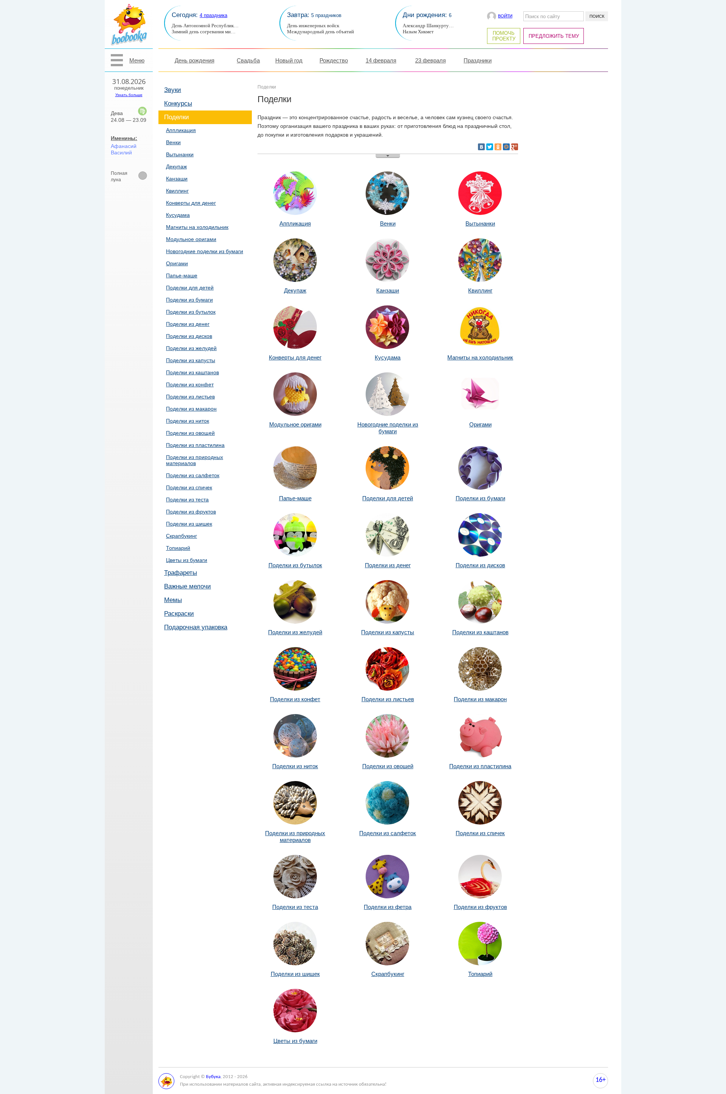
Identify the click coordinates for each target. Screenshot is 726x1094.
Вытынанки (180, 154)
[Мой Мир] (506, 146)
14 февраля (381, 60)
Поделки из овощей (190, 433)
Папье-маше (181, 275)
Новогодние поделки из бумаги (204, 251)
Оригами (177, 263)
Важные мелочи (187, 586)
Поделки (176, 117)
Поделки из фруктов (191, 512)
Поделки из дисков (189, 336)
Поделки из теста (187, 499)
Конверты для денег (191, 203)
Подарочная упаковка (195, 627)
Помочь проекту (503, 36)
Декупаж (176, 166)
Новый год (288, 60)
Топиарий (178, 548)
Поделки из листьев (190, 397)
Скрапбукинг (181, 536)
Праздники (478, 60)
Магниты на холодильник (197, 227)
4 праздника (213, 15)
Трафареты (180, 572)
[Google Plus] (514, 146)
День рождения (194, 60)
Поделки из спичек (189, 487)
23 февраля (430, 60)
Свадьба (248, 60)
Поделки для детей (190, 288)
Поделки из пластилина (195, 445)
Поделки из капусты (190, 360)
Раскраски (179, 613)
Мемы (173, 600)
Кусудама (178, 215)
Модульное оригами (191, 239)
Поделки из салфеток (192, 475)
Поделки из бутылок (191, 312)
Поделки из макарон (191, 409)
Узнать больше (129, 95)
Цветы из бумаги (186, 560)
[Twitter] (489, 146)
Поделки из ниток (187, 421)
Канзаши (177, 179)
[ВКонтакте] (481, 146)
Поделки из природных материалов (194, 460)
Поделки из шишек (189, 524)
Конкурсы (178, 103)
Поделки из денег (187, 324)
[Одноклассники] (498, 146)
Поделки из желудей (191, 348)
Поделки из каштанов (192, 372)
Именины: (124, 138)
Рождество (334, 60)
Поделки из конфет (190, 384)
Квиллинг (177, 191)
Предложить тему (554, 36)
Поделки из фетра (387, 907)
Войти (505, 16)
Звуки (172, 89)
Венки (173, 142)
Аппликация (181, 130)
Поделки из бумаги (189, 300)
